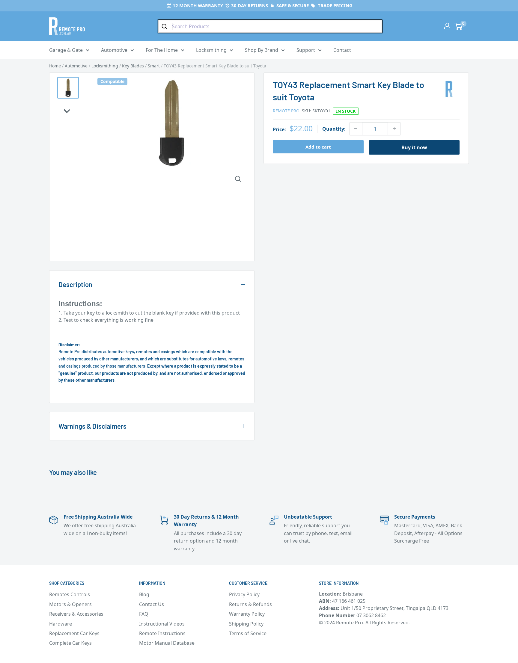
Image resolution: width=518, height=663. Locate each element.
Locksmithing (211, 50)
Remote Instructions (162, 633)
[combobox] (270, 26)
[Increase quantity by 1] (394, 128)
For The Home (162, 50)
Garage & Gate (66, 50)
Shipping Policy (246, 623)
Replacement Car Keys (74, 633)
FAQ (143, 614)
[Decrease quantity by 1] (356, 128)
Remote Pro (286, 110)
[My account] (447, 26)
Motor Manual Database (167, 643)
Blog (144, 594)
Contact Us (151, 604)
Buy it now (414, 147)
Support (305, 50)
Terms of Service (247, 633)
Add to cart (318, 146)
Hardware (60, 623)
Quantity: (334, 128)
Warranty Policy (247, 614)
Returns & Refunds (250, 604)
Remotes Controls (69, 594)
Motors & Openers (70, 604)
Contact (342, 50)
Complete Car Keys (70, 643)
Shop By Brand (261, 50)
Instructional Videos (162, 623)
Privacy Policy (244, 594)
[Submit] (165, 26)
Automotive (114, 50)
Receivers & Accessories (76, 614)
